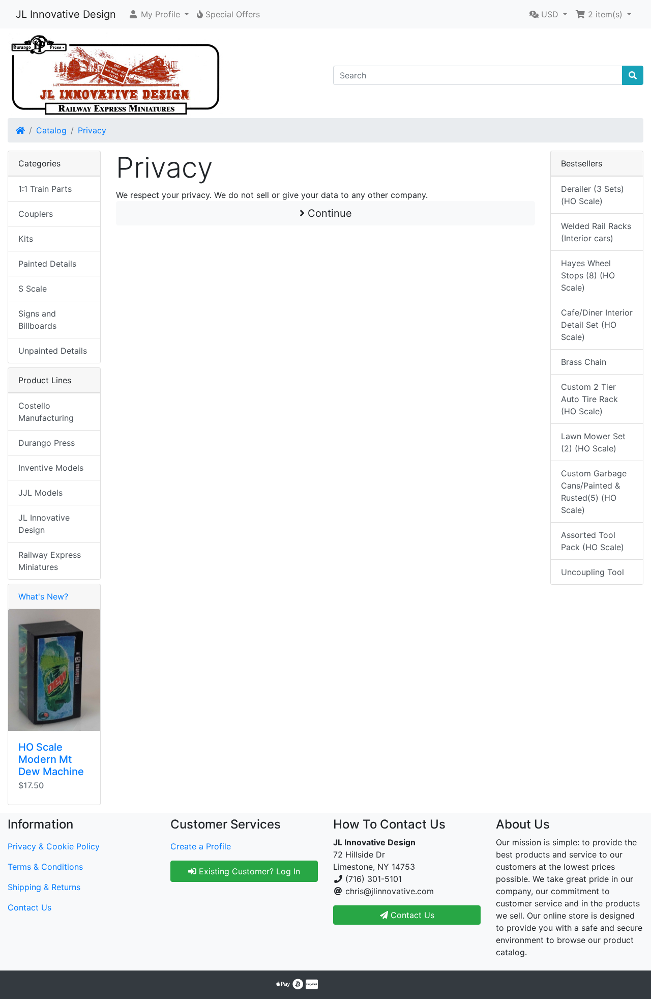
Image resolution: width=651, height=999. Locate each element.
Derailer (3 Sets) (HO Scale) (592, 195)
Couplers (35, 214)
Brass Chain (583, 362)
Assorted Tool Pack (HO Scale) (592, 541)
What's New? (43, 596)
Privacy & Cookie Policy (54, 846)
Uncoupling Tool (592, 572)
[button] (158, 14)
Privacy (92, 130)
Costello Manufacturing (46, 412)
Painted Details (47, 264)
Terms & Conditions (45, 867)
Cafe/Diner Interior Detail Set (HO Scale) (597, 324)
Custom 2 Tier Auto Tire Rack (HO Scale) (589, 399)
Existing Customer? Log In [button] (248, 871)
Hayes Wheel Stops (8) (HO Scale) (588, 275)
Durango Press (46, 443)
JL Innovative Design (66, 14)
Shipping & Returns (44, 887)
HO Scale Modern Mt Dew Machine (51, 759)
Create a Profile (200, 846)
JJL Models (40, 493)
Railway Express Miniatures (49, 561)
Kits (25, 239)
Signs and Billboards (37, 319)
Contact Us (29, 907)
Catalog (51, 130)
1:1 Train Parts (45, 189)
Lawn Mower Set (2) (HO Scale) (593, 442)
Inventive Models (50, 468)
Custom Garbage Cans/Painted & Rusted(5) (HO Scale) (594, 491)
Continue (328, 213)
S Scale (32, 288)
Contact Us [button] (411, 915)
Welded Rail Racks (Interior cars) (596, 232)
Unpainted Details (52, 351)
